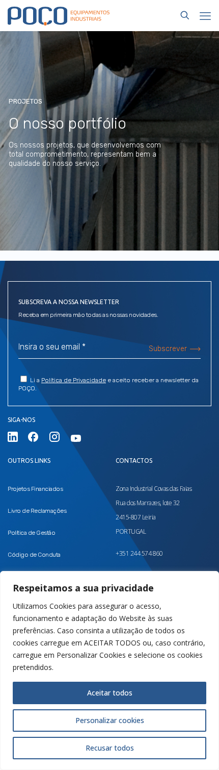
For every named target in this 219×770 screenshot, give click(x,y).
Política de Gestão (31, 532)
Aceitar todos (109, 693)
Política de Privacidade (73, 380)
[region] (109, 670)
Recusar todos (110, 748)
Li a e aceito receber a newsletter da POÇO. (108, 384)
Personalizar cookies (109, 720)
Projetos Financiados (35, 488)
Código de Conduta (34, 554)
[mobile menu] (205, 15)
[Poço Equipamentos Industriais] (59, 15)
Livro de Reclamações (37, 510)
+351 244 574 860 (139, 553)
